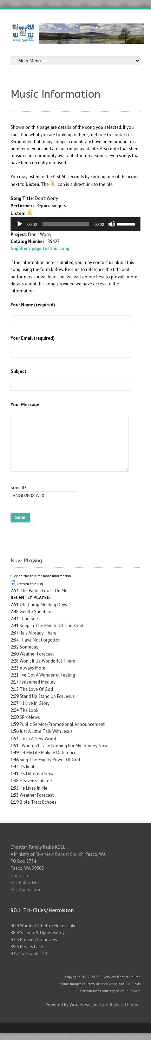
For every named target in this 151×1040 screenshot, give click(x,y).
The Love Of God (36, 689)
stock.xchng (109, 983)
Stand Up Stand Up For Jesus (47, 696)
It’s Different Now (37, 774)
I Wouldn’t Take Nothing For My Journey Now (64, 746)
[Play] (19, 224)
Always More (32, 668)
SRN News (30, 717)
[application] (75, 224)
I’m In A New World (38, 739)
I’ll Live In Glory (34, 703)
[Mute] (111, 224)
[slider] (127, 223)
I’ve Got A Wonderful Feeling (47, 675)
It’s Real (27, 767)
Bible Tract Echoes (38, 802)
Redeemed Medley (37, 682)
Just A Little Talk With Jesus (46, 731)
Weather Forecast (37, 654)
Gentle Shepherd (36, 612)
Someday (29, 647)
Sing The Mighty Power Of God (50, 760)
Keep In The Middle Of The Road (51, 626)
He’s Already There (38, 633)
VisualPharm (130, 990)
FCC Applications (27, 890)
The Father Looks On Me (43, 591)
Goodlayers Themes (120, 1005)
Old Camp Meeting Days (43, 605)
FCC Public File (25, 883)
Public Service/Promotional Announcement (62, 724)
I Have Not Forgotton (40, 640)
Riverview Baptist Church (59, 854)
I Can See (29, 619)
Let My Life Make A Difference (48, 753)
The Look (29, 710)
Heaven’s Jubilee (36, 781)
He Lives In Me (33, 788)
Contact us (21, 876)
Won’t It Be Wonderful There (47, 661)
